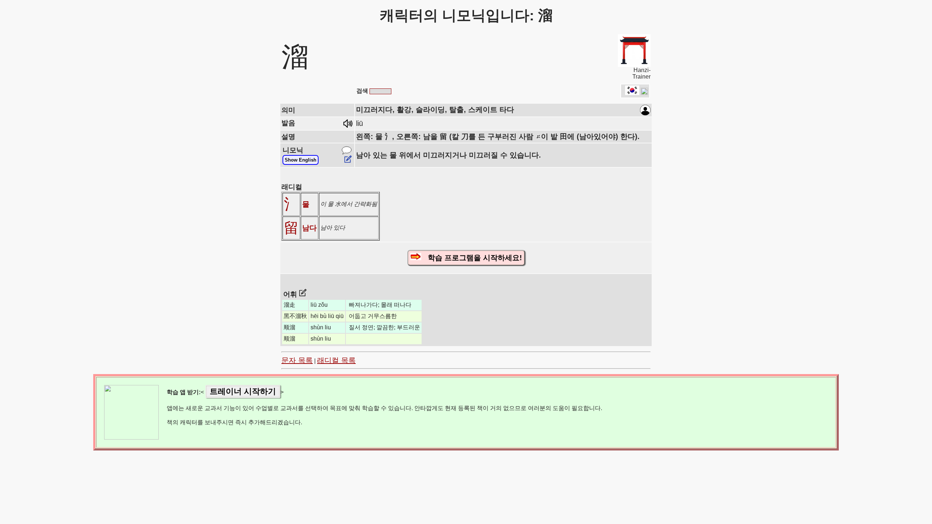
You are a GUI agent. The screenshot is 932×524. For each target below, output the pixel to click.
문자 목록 (297, 360)
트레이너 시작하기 (243, 391)
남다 (309, 228)
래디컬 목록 (336, 360)
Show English (300, 160)
